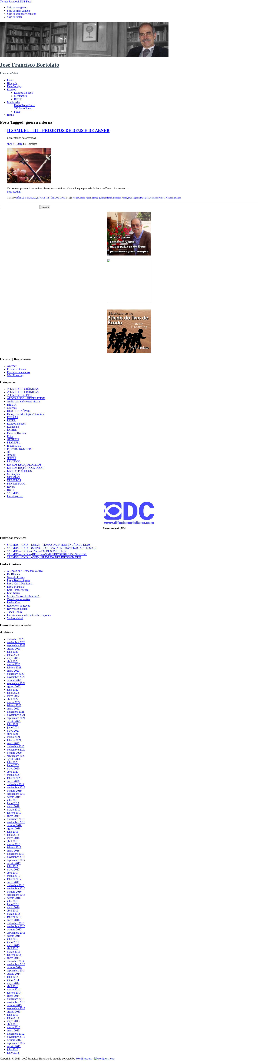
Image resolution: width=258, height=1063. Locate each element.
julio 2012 (12, 1049)
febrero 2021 (14, 740)
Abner (75, 197)
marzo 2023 (13, 664)
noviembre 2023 (16, 642)
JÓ (8, 451)
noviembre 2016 (16, 888)
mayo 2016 (13, 907)
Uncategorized (15, 496)
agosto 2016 (14, 897)
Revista (18, 98)
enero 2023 (13, 670)
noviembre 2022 (16, 676)
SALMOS (13, 493)
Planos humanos (173, 197)
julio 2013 (12, 1014)
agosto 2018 (14, 828)
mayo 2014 (13, 983)
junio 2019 (13, 803)
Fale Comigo (14, 86)
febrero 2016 (14, 916)
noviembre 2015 (16, 926)
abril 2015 (12, 948)
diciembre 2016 (15, 885)
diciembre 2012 (15, 1033)
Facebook (14, 1)
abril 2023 (12, 661)
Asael (88, 197)
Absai (82, 197)
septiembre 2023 (16, 645)
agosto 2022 (14, 686)
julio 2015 (12, 938)
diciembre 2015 (15, 923)
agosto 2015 (14, 935)
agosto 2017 (14, 863)
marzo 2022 (13, 702)
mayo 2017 (13, 869)
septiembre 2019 (16, 793)
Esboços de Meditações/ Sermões (25, 414)
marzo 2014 (13, 989)
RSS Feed (25, 1)
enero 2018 (13, 850)
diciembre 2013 (15, 998)
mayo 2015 (13, 945)
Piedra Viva (13, 602)
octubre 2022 (14, 680)
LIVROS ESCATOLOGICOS (24, 464)
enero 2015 (13, 957)
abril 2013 (12, 1024)
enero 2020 (13, 781)
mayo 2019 (13, 806)
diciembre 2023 (15, 639)
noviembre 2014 (16, 964)
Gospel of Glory (16, 577)
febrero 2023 (14, 667)
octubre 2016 (14, 891)
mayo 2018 (13, 837)
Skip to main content (18, 10)
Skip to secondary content (21, 13)
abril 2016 (12, 910)
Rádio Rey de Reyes (18, 605)
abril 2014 (12, 986)
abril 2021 (12, 733)
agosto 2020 (14, 759)
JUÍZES (11, 458)
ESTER (11, 420)
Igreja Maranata (15, 586)
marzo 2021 (13, 736)
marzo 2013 (13, 1027)
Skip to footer (14, 16)
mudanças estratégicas (138, 197)
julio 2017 (12, 866)
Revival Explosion (17, 608)
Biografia (12, 83)
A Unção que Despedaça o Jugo (25, 570)
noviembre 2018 (16, 822)
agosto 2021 (14, 721)
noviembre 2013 (16, 1002)
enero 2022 (13, 708)
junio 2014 (13, 979)
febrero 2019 (14, 812)
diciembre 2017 (15, 853)
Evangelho (13, 426)
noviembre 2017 (16, 856)
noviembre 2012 (16, 1036)
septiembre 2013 (16, 1008)
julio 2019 (12, 800)
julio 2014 (12, 976)
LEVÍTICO (13, 461)
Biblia (10, 114)
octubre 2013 (14, 1005)
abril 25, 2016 (14, 143)
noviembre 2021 (16, 714)
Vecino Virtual (15, 618)
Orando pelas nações (18, 599)
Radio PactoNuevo (24, 105)
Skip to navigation (17, 7)
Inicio (10, 80)
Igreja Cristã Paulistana (19, 583)
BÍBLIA (20, 197)
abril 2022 (12, 699)
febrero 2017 (14, 878)
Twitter (4, 1)
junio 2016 (13, 904)
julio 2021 (12, 724)
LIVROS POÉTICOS (19, 470)
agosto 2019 (14, 796)
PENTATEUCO (16, 483)
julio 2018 (12, 831)
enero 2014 (13, 995)
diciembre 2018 (15, 819)
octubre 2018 (14, 825)
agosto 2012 (14, 1046)
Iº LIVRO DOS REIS (19, 448)
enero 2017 (13, 882)
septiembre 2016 (16, 894)
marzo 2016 (13, 913)
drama (95, 197)
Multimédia (13, 102)
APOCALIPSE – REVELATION (26, 398)
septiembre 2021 (16, 717)
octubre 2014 (14, 967)
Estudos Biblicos (23, 92)
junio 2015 (13, 942)
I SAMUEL (13, 442)
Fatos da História (16, 433)
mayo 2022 (13, 695)
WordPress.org (15, 375)
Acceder (11, 365)
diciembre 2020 (15, 746)
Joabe (124, 197)
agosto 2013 (14, 1011)
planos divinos (157, 197)
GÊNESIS (13, 439)
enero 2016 (13, 920)
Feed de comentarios (18, 372)
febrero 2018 (14, 847)
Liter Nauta (13, 592)
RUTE (11, 489)
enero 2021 (13, 743)
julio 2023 (12, 651)
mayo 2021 (13, 730)
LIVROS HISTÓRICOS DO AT (51, 197)
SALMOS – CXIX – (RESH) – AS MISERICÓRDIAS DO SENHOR (47, 554)
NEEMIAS (13, 477)
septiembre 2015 (16, 932)
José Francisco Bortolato (29, 65)
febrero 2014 (14, 992)
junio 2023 (13, 654)
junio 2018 (13, 834)
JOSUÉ (11, 455)
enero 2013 (13, 1030)
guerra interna (105, 197)
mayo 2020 (13, 768)
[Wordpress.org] (104, 1058)
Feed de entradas (16, 369)
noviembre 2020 (16, 749)
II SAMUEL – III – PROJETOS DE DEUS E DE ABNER (58, 130)
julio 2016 (12, 901)
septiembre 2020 (16, 755)
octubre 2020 (14, 752)
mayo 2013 (13, 1021)
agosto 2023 (14, 648)
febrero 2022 (14, 705)
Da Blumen (13, 574)
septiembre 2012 (16, 1043)
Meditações (20, 95)
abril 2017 (12, 872)
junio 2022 (13, 692)
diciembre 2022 (15, 673)
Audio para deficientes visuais (23, 401)
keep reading (14, 191)
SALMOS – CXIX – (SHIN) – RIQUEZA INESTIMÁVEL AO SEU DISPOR (51, 547)
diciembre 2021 (15, 711)
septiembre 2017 (16, 860)
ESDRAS (12, 417)
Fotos (17, 111)
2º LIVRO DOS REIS (19, 395)
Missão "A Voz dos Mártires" (23, 596)
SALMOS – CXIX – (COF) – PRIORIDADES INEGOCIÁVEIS (44, 557)
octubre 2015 (14, 929)
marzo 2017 (13, 875)
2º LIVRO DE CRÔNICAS (23, 392)
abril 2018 (12, 841)
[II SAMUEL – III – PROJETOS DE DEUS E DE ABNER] (29, 182)
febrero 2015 (14, 954)
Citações (11, 407)
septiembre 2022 (16, 683)
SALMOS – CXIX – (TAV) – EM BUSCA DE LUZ (37, 551)
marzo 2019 (13, 809)
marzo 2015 (13, 951)
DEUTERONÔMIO (18, 410)
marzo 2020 (13, 774)
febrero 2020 (14, 777)
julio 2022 (12, 689)
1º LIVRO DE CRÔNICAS (23, 388)
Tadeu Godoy (14, 611)
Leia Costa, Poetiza (17, 589)
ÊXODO (12, 429)
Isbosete (117, 197)
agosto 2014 (14, 973)
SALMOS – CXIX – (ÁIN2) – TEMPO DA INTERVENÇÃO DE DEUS (49, 544)
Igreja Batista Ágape (18, 580)
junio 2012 (13, 1052)
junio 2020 (13, 765)
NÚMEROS (14, 480)
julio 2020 (12, 762)
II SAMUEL (30, 197)
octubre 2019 (14, 790)
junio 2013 (13, 1017)
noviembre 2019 (16, 787)
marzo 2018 (13, 844)
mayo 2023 (13, 658)
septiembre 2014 (16, 970)
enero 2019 (13, 815)
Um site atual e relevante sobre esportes (29, 615)
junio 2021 (13, 727)
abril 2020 (12, 771)
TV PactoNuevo (23, 108)
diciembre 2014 (15, 961)
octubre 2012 (14, 1039)
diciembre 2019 (15, 784)
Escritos (11, 89)
